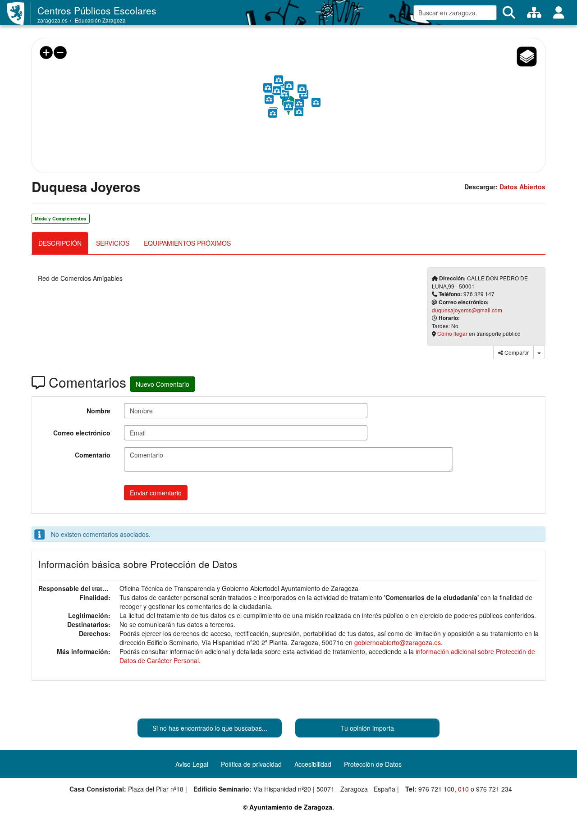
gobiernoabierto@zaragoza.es (397, 642)
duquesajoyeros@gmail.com (467, 310)
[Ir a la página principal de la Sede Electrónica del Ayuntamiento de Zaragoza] (19, 13)
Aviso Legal (191, 764)
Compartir (516, 352)
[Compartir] (539, 352)
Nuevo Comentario (162, 384)
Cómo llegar (452, 333)
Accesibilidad (312, 764)
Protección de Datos (373, 764)
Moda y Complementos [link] (60, 218)
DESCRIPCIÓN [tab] (60, 242)
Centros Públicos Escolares (96, 10)
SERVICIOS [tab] (112, 242)
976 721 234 (494, 788)
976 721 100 (436, 788)
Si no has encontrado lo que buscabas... (209, 727)
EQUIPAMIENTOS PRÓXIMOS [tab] (187, 242)
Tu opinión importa (367, 727)
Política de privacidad (251, 764)
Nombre (98, 410)
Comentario (92, 454)
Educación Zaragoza (100, 20)
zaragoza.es (52, 20)
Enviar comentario (156, 492)
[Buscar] (509, 12)
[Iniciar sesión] (558, 12)
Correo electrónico (81, 432)
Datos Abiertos (522, 186)
